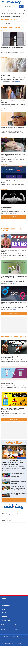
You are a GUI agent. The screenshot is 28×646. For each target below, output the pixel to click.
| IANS (15, 161)
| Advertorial (14, 213)
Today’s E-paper (13, 4)
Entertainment (18, 10)
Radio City (17, 629)
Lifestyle (4, 613)
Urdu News (3, 629)
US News (15, 13)
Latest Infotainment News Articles (12, 230)
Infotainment (4, 30)
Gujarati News (18, 624)
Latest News (4, 10)
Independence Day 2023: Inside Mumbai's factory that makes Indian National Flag (18, 488)
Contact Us (17, 639)
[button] (4, 2)
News (14, 10)
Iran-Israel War (10, 13)
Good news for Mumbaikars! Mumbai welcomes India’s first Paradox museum (17, 475)
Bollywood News (22, 13)
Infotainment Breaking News (13, 337)
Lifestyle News (8, 16)
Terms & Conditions (10, 639)
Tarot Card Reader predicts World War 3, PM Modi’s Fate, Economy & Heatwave (13, 462)
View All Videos (14, 499)
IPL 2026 (4, 13)
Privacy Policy (20, 636)
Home (2, 16)
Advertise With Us (12, 636)
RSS (21, 639)
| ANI (14, 54)
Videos (9, 23)
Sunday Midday (6, 620)
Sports (3, 609)
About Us (6, 636)
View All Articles (14, 216)
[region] (13, 222)
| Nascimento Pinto (17, 81)
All (2, 23)
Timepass (4, 616)
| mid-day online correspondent (18, 108)
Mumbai (9, 10)
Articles (5, 23)
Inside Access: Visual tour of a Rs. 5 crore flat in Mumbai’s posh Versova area (18, 482)
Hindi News (3, 624)
